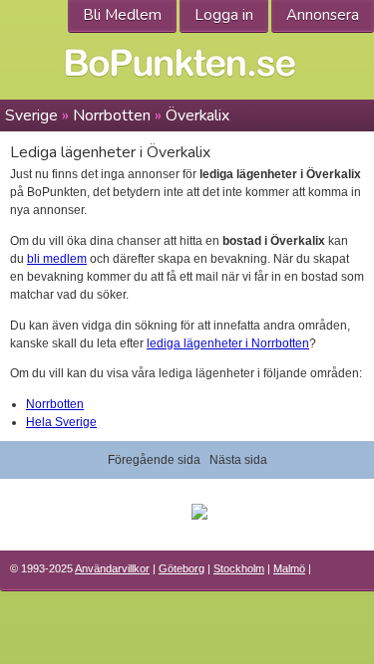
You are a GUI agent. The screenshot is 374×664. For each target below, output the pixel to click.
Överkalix (197, 115)
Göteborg (181, 568)
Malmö (289, 568)
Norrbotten (112, 115)
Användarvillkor (112, 568)
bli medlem (57, 259)
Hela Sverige (61, 422)
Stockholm (238, 568)
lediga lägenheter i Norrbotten (228, 343)
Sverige (31, 115)
